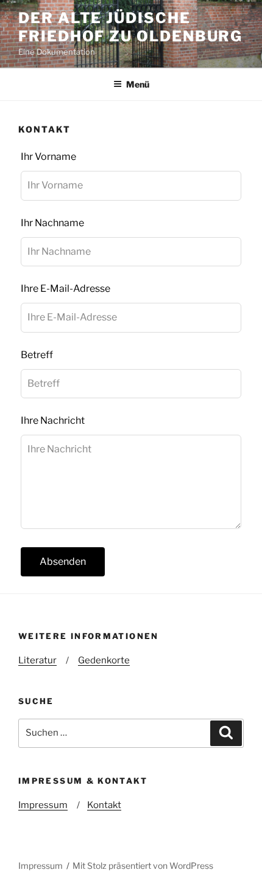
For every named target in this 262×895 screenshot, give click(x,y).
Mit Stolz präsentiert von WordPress (143, 865)
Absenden (63, 561)
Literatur (37, 660)
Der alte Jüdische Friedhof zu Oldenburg (130, 27)
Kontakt (104, 805)
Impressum (43, 805)
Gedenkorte (104, 660)
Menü (137, 84)
